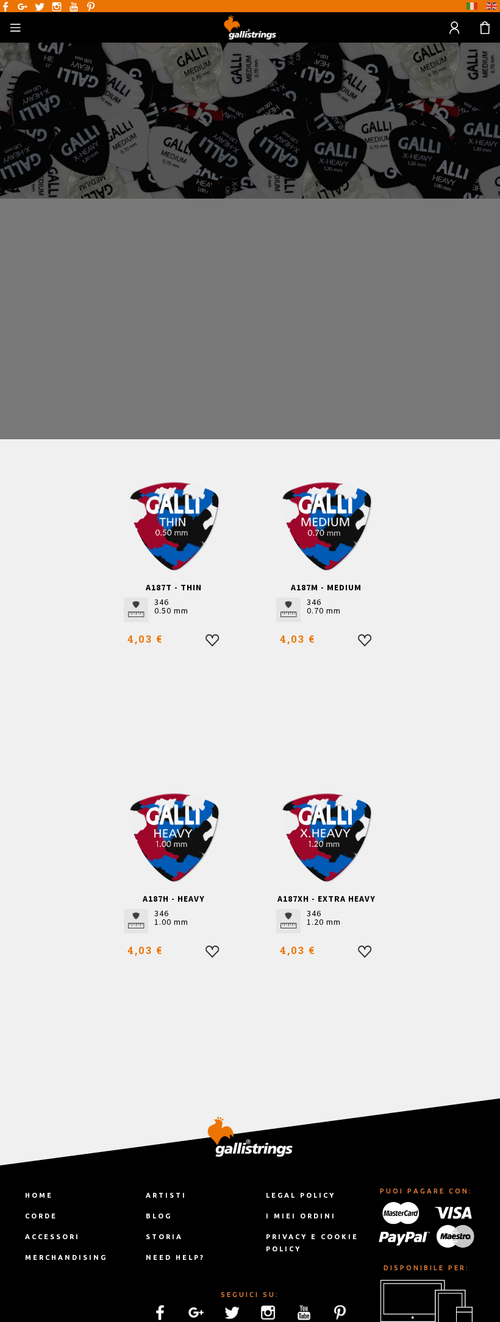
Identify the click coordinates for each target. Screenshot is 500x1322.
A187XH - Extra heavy (326, 898)
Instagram (57, 7)
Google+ (22, 7)
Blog (159, 1216)
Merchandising (66, 1257)
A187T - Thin (174, 587)
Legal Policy (300, 1195)
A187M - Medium (326, 587)
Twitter (40, 7)
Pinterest (91, 7)
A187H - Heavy (174, 898)
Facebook (5, 7)
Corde (41, 1216)
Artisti (166, 1195)
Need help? (175, 1257)
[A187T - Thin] (174, 526)
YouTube (74, 7)
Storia (164, 1236)
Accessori (52, 1236)
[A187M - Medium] (326, 526)
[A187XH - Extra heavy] (326, 837)
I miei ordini (301, 1216)
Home (39, 1195)
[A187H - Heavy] (174, 837)
